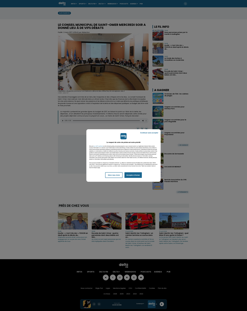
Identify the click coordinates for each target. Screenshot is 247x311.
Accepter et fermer (133, 175)
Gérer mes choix (114, 175)
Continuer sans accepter (149, 133)
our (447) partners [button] (98, 146)
